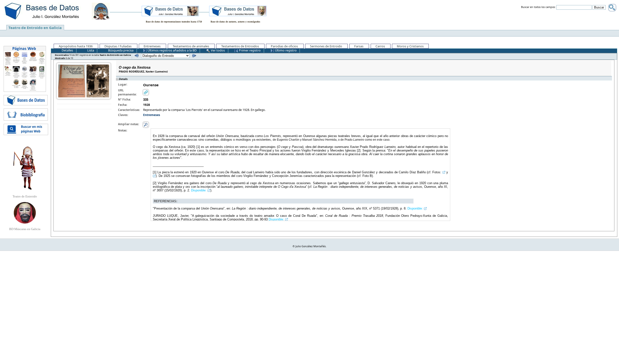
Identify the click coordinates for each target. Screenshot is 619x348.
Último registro (285, 50)
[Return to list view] (84, 106)
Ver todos (217, 50)
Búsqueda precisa (120, 50)
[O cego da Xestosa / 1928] (84, 80)
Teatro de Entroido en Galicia (35, 27)
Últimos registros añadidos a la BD (172, 50)
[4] (136, 55)
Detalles (67, 50)
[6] (193, 55)
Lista (90, 50)
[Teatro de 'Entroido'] (24, 168)
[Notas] (145, 125)
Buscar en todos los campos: (538, 7)
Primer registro (249, 50)
